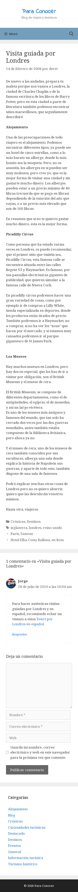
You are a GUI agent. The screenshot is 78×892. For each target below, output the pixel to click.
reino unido (52, 527)
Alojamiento (18, 809)
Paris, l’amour (22, 533)
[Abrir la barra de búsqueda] (71, 34)
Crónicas (18, 521)
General (14, 851)
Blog (11, 815)
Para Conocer (39, 11)
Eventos (14, 845)
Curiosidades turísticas (26, 827)
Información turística (25, 857)
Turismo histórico (22, 864)
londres (35, 527)
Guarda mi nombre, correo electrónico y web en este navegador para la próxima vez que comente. (40, 752)
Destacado (16, 833)
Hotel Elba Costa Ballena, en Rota (37, 540)
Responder (19, 634)
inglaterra (19, 527)
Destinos (34, 521)
